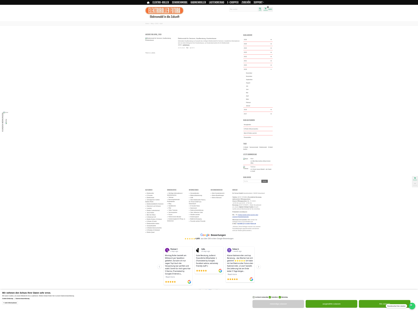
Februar (248, 102)
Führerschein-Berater (174, 217)
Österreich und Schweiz (153, 206)
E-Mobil (246, 147)
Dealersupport (194, 217)
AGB (191, 197)
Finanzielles (247, 137)
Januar (248, 106)
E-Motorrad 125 (150, 217)
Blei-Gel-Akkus (150, 215)
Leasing (148, 208)
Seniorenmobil (180, 2)
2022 (245, 56)
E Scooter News (194, 206)
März (247, 99)
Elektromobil (263, 147)
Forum (169, 214)
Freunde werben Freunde (197, 221)
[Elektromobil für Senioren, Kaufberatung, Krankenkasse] (160, 39)
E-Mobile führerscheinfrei (153, 228)
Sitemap (170, 197)
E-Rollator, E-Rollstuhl (152, 230)
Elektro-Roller (161, 2)
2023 (245, 52)
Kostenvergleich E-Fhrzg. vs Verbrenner (176, 220)
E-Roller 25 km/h (151, 221)
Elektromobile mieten (152, 223)
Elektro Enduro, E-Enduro (153, 219)
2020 (245, 65)
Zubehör (246, 2)
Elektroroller (149, 193)
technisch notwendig (261, 297)
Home (147, 23)
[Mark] (245, 158)
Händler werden (194, 214)
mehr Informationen (11, 303)
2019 (156, 23)
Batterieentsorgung (195, 219)
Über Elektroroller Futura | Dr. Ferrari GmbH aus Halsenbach (197, 201)
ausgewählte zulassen (331, 304)
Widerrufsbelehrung (195, 195)
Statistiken (274, 297)
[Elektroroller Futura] (164, 12)
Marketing (284, 297)
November (249, 76)
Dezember (249, 73)
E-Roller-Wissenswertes (251, 129)
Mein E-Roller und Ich (250, 133)
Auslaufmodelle (150, 226)
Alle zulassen (384, 304)
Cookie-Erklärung (7, 298)
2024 (245, 48)
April (247, 96)
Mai (247, 92)
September (249, 79)
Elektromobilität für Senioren (154, 204)
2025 (245, 44)
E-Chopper (232, 2)
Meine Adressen (216, 197)
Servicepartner (172, 212)
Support (258, 2)
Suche (264, 181)
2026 (245, 39)
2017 (245, 114)
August (248, 83)
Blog (152, 23)
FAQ (169, 208)
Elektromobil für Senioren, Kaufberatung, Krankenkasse (197, 38)
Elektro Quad (149, 232)
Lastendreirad (216, 2)
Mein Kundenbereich (217, 193)
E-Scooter (149, 195)
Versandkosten (194, 193)
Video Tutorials (172, 210)
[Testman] (246, 167)
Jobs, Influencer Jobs (196, 212)
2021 (245, 61)
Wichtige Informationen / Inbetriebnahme (175, 194)
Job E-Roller (149, 212)
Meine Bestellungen (217, 195)
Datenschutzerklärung (196, 210)
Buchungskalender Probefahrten (173, 200)
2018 (245, 109)
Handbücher (171, 206)
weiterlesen (186, 45)
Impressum (193, 208)
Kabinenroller (198, 2)
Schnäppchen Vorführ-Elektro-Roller (152, 201)
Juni (247, 89)
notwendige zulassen (278, 304)
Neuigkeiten (247, 124)
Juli (247, 86)
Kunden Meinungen (3, 122)
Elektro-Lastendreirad (152, 210)
